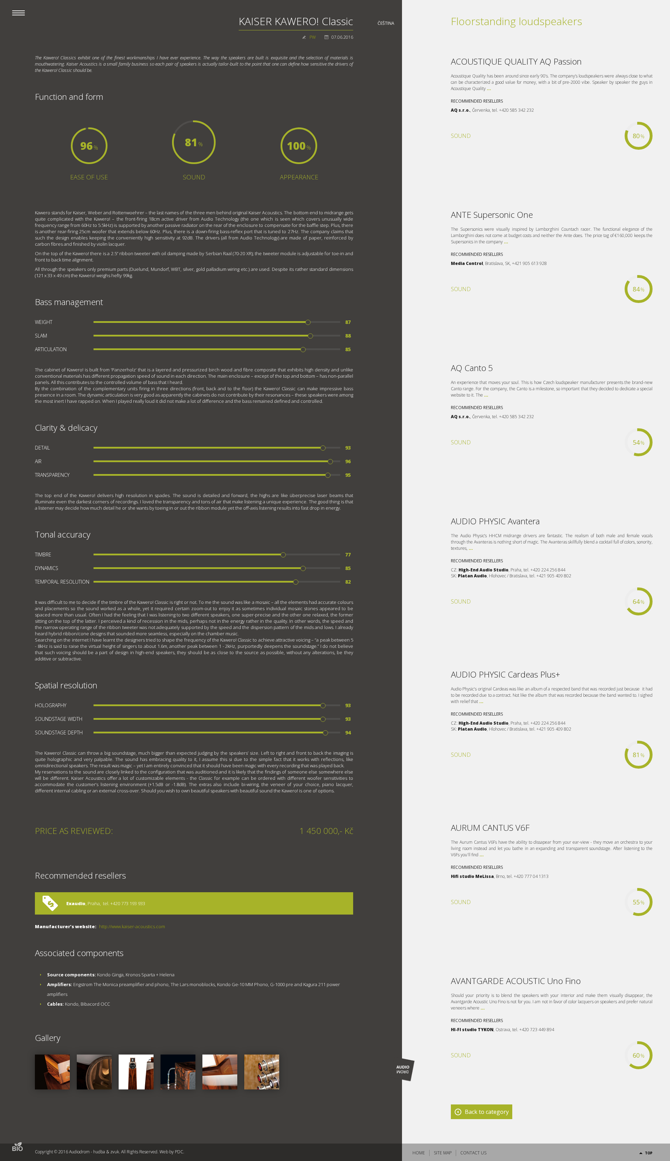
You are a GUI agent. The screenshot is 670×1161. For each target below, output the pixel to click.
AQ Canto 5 (472, 368)
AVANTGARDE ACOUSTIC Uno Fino (516, 980)
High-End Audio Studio (483, 570)
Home (418, 1153)
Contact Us (473, 1153)
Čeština (386, 23)
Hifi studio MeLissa (472, 876)
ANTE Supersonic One (492, 214)
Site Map (443, 1153)
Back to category (487, 1112)
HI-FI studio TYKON (472, 1030)
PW (313, 37)
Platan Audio (472, 576)
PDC (179, 1152)
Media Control (467, 263)
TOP (649, 1153)
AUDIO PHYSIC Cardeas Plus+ (505, 674)
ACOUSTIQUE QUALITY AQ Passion (516, 61)
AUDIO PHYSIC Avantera (495, 521)
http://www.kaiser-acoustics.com (132, 926)
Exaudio (75, 903)
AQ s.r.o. (460, 110)
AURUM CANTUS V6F (490, 827)
